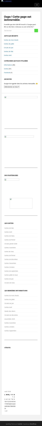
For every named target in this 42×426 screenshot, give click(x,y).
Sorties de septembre (11, 271)
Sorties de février (9, 240)
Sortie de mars (9, 251)
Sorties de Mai (8, 51)
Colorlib (19, 424)
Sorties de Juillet (9, 44)
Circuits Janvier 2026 (10, 244)
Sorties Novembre (10, 263)
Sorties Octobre (9, 267)
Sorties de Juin (8, 279)
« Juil (5, 411)
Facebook (7, 72)
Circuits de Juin (8, 48)
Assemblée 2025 (9, 319)
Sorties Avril (7, 55)
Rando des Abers (9, 311)
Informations (8, 65)
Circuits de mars (9, 283)
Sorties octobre (9, 327)
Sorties (6, 69)
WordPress (33, 424)
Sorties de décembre (11, 259)
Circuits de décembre (11, 315)
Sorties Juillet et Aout (11, 275)
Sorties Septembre (10, 331)
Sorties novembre (10, 248)
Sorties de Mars (9, 236)
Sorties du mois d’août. (11, 40)
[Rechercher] (36, 30)
